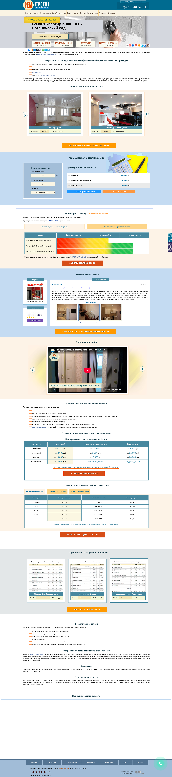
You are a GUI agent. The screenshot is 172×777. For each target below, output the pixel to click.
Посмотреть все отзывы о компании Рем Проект (85, 332)
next (142, 369)
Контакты (140, 762)
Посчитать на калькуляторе (84, 473)
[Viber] (40, 50)
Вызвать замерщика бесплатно (82, 535)
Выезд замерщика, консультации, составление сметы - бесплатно (86, 467)
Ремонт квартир (64, 768)
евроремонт (36, 72)
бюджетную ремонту (48, 75)
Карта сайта (109, 762)
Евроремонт (91, 762)
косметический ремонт (40, 67)
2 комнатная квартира (57, 491)
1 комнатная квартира (34, 491)
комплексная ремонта (40, 427)
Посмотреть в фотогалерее (89, 146)
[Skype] (45, 50)
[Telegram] (48, 50)
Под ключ (34, 762)
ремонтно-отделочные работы (48, 54)
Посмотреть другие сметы (87, 609)
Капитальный (52, 762)
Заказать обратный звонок (41, 20)
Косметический (72, 762)
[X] (37, 50)
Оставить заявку (119, 192)
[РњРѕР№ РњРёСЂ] (34, 50)
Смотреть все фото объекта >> (91, 323)
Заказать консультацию (50, 37)
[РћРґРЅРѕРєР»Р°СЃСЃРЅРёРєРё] (32, 50)
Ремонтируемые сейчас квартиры (54, 227)
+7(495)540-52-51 (133, 7)
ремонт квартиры (36, 654)
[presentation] (25, 114)
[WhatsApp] (43, 50)
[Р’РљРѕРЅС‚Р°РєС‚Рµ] (29, 50)
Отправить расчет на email (84, 192)
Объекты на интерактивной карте (117, 227)
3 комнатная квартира (80, 491)
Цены (125, 762)
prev (32, 370)
